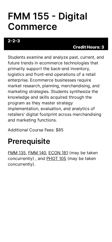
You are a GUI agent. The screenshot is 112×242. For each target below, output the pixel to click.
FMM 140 (37, 152)
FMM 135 (17, 152)
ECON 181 (58, 152)
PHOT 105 (56, 158)
